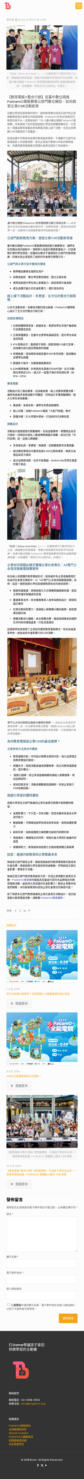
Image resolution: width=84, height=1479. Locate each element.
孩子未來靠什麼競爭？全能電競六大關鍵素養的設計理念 (38, 994)
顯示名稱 (12, 1257)
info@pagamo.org (33, 1403)
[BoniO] (8, 6)
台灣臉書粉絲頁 (18, 1429)
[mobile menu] (78, 6)
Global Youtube (18, 1433)
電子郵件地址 (15, 1273)
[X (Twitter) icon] (42, 1465)
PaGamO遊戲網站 (20, 1426)
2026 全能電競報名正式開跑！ (23, 1076)
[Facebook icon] (38, 1465)
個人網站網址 (14, 1289)
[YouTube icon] (46, 1465)
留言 (9, 1214)
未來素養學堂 (16, 1444)
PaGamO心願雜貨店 (21, 1437)
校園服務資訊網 (18, 1440)
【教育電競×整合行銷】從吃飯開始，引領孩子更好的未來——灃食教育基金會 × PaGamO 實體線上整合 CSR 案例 (41, 1172)
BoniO (21, 19)
